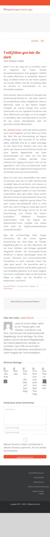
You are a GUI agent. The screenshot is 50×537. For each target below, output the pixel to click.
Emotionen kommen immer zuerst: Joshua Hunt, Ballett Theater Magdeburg (34, 388)
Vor (42, 40)
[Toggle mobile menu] (45, 9)
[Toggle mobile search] (41, 9)
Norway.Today (14, 130)
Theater (32, 286)
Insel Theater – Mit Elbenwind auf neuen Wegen (24, 386)
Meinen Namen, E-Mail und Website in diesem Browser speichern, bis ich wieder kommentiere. (25, 447)
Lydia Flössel (11, 286)
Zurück (34, 40)
